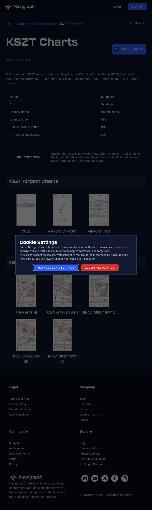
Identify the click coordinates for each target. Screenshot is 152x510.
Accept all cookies (99, 267)
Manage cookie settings (56, 267)
